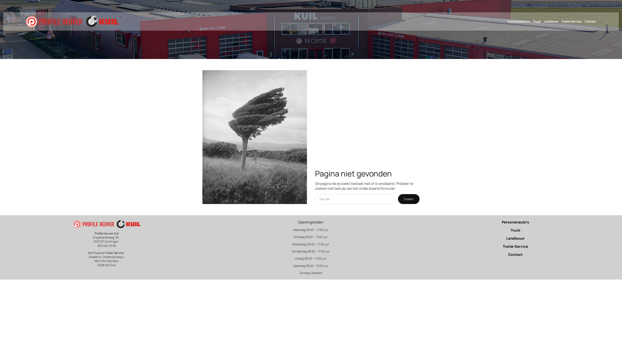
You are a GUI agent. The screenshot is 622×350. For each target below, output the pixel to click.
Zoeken (409, 199)
